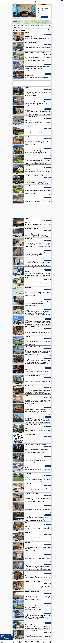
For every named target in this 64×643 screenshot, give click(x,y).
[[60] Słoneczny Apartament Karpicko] (18, 634)
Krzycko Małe (14, 127)
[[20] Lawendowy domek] (18, 242)
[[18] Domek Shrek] (18, 222)
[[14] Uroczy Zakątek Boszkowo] (18, 169)
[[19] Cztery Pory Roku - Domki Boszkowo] (18, 232)
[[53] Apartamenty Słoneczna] (18, 566)
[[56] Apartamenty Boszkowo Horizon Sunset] (18, 595)
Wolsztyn (14, 239)
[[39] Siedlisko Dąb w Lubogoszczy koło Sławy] (18, 428)
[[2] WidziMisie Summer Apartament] (18, 46)
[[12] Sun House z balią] (18, 150)
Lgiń (13, 278)
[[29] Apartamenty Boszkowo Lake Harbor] (18, 330)
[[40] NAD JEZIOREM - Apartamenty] (18, 438)
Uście (13, 582)
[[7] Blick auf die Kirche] (18, 101)
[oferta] (15, 50)
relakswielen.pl (32, 1)
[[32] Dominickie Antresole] (18, 360)
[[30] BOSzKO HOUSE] (18, 340)
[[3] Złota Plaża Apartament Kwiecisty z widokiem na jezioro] (18, 56)
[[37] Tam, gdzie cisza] (18, 409)
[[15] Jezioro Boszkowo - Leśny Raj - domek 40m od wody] (18, 179)
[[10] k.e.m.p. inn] (18, 130)
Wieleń (14, 156)
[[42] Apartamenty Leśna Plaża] (18, 458)
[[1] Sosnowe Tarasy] (18, 36)
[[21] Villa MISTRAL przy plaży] (18, 252)
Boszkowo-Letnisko (15, 33)
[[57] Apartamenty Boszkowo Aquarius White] (18, 605)
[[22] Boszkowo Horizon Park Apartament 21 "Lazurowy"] (18, 262)
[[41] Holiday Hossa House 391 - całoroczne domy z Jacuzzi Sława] (18, 448)
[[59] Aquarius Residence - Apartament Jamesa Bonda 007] (18, 624)
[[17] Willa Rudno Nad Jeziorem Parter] (18, 199)
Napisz (63, 642)
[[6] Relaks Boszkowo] (18, 91)
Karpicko (14, 631)
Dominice (14, 43)
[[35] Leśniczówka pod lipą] (18, 389)
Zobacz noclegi (47, 34)
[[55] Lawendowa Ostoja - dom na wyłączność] (18, 585)
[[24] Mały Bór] (18, 281)
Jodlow (14, 376)
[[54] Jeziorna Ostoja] (18, 575)
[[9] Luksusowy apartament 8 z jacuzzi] (18, 120)
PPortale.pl (4, 642)
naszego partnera (36, 50)
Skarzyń (14, 386)
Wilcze (14, 464)
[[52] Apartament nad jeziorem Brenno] (18, 556)
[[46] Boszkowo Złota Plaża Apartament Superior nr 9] (18, 497)
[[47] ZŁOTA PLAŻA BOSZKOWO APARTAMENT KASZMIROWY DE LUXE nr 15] (18, 507)
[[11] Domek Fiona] (18, 140)
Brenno (14, 435)
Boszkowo (14, 117)
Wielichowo (14, 317)
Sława (13, 186)
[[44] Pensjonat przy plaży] (18, 477)
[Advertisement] (32, 211)
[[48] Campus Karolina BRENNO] (18, 517)
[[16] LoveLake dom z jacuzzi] (18, 189)
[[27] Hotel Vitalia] (18, 311)
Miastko (14, 107)
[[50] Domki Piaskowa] (18, 536)
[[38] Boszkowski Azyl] (18, 418)
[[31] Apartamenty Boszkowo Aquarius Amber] (18, 350)
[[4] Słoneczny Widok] (18, 66)
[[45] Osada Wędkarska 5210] (18, 487)
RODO (4, 637)
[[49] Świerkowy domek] (18, 526)
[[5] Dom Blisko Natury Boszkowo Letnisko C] (18, 76)
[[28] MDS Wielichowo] (18, 320)
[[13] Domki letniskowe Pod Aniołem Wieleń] (18, 160)
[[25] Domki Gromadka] (18, 291)
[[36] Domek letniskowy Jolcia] (18, 399)
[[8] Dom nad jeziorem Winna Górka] (18, 111)
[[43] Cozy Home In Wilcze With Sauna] (18, 468)
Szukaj (44, 17)
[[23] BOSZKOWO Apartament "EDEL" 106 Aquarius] (18, 271)
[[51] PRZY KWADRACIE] (18, 546)
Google (12, 634)
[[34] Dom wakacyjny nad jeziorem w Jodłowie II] (18, 379)
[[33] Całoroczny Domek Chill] (18, 369)
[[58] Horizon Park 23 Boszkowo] (18, 615)
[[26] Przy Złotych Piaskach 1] (18, 301)
